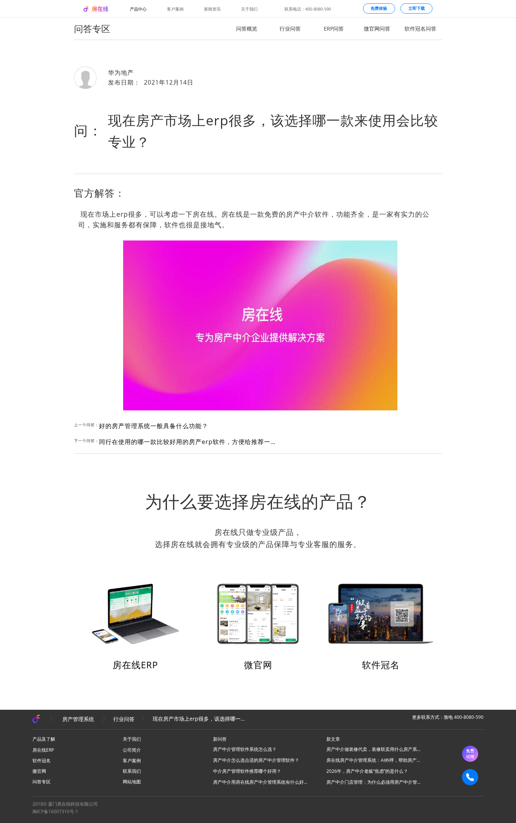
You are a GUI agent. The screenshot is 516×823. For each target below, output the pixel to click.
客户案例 (175, 9)
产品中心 (138, 9)
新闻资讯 (212, 9)
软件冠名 (381, 664)
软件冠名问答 (420, 28)
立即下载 (416, 8)
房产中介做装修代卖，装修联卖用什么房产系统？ (373, 749)
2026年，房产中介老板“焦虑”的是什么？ (367, 771)
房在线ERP (135, 664)
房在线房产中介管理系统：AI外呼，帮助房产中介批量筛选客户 (373, 760)
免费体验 (379, 8)
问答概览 (246, 28)
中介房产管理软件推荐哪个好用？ (247, 771)
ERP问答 (334, 28)
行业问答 (290, 28)
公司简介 (132, 750)
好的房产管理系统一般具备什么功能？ (153, 426)
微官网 (258, 664)
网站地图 (132, 781)
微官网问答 (377, 28)
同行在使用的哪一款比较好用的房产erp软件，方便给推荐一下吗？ (189, 442)
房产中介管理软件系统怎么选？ (245, 749)
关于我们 (249, 9)
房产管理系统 (78, 719)
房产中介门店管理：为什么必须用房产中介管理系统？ (373, 782)
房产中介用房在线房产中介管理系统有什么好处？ (260, 782)
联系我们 (132, 771)
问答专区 (41, 781)
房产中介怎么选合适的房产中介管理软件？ (256, 760)
